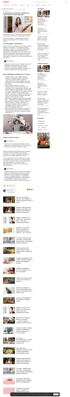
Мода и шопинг (40, 125)
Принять (55, 394)
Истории (45, 129)
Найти (66, 2)
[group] (44, 140)
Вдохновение (40, 129)
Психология (44, 127)
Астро (39, 127)
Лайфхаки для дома (41, 121)
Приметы (46, 125)
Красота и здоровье (10, 8)
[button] (49, 140)
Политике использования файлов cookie (44, 394)
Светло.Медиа (4, 8)
